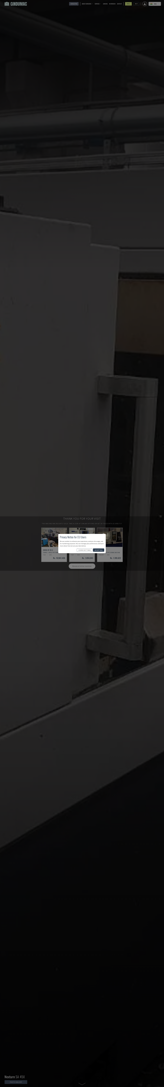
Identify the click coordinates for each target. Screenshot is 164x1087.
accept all (99, 550)
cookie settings (84, 550)
